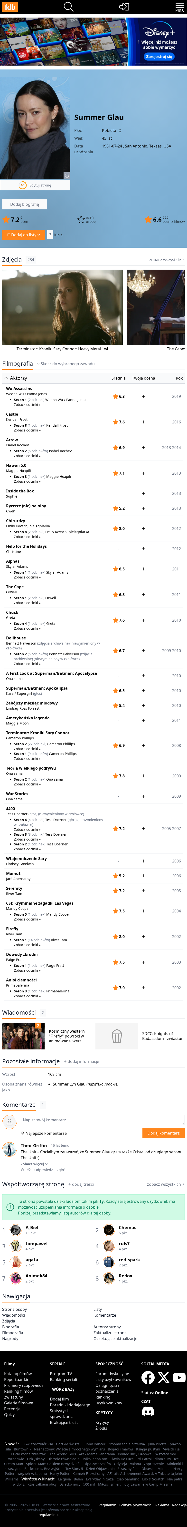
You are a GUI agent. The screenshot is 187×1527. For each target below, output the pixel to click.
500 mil (89, 1484)
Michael (164, 1468)
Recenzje (12, 1408)
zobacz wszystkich (164, 1184)
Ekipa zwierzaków (97, 1463)
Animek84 (36, 1276)
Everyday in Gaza (100, 1479)
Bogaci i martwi (120, 1449)
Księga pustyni (148, 1449)
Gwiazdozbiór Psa (38, 1444)
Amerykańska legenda (28, 718)
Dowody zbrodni (22, 954)
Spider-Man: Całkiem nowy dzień (53, 1463)
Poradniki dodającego (70, 1405)
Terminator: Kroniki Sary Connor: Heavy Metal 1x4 (62, 349)
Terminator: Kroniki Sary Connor (37, 732)
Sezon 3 (20, 476)
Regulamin (107, 1505)
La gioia (64, 1479)
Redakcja (179, 1505)
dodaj (83, 1061)
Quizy (9, 1414)
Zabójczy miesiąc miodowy (32, 703)
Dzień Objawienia (100, 1468)
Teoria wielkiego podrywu (31, 768)
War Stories (17, 793)
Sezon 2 (20, 451)
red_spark (129, 1260)
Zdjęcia (12, 259)
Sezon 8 (20, 425)
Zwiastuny (13, 1397)
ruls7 (124, 1243)
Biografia (10, 1327)
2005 (176, 890)
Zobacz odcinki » (27, 404)
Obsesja (148, 1468)
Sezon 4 (20, 623)
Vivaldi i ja (171, 1449)
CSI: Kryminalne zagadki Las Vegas (40, 903)
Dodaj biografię (24, 204)
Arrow (12, 439)
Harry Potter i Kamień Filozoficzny (77, 1473)
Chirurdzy (15, 520)
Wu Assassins (19, 388)
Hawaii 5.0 (16, 465)
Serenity (14, 888)
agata (32, 1260)
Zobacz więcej (32, 1164)
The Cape (15, 586)
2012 (176, 548)
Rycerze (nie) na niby (26, 506)
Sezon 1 (20, 399)
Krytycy (102, 1422)
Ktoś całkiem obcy (42, 1484)
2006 (176, 861)
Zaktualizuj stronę (110, 1332)
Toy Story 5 (74, 1468)
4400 (10, 808)
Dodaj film (59, 1399)
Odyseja (120, 1463)
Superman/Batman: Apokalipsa (37, 688)
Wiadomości (19, 1012)
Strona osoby (14, 1309)
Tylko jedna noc (95, 1459)
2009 (176, 796)
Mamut (13, 873)
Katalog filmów (18, 1373)
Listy (98, 1309)
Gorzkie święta (68, 1444)
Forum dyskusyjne (112, 1373)
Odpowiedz (43, 1169)
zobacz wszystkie (165, 259)
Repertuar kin (16, 1379)
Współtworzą (33, 1184)
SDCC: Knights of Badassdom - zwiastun (163, 1036)
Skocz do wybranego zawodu (68, 363)
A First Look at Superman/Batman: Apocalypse (51, 673)
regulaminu (48, 1514)
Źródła (101, 1428)
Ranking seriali (63, 1379)
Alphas (12, 561)
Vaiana (135, 1463)
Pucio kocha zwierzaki (29, 1454)
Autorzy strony (107, 1327)
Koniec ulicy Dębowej (135, 1454)
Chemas (127, 1227)
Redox (125, 1276)
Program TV (61, 1373)
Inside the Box (20, 491)
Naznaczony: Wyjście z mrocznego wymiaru (69, 1449)
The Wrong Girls (62, 1454)
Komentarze (105, 1315)
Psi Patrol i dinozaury (154, 1459)
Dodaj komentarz (164, 1133)
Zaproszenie (154, 1463)
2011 (176, 720)
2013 (176, 493)
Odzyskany (36, 1459)
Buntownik (22, 1449)
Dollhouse (16, 638)
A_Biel (32, 1227)
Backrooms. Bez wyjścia (43, 1468)
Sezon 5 (20, 914)
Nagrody (10, 1338)
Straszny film (128, 1468)
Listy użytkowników (113, 1379)
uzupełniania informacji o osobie (68, 1207)
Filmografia (17, 363)
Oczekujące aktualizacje (115, 1338)
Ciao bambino (128, 1479)
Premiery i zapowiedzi (24, 1385)
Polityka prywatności (135, 1505)
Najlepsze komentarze (46, 1133)
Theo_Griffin (34, 1145)
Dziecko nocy (69, 1484)
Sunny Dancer (94, 1444)
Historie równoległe (63, 1459)
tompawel (36, 1243)
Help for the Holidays (26, 546)
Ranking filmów (18, 1391)
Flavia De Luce (122, 1459)
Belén (78, 1479)
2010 (176, 675)
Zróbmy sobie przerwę (126, 1444)
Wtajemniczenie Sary (26, 858)
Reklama (162, 1505)
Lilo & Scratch (153, 1479)
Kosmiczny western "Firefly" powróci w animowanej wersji (67, 1036)
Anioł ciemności (21, 980)
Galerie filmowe (18, 1403)
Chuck (12, 612)
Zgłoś (61, 1169)
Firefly (12, 928)
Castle (12, 414)
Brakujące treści (64, 1422)
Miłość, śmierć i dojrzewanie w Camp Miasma (135, 1484)
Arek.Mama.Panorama (97, 1454)
